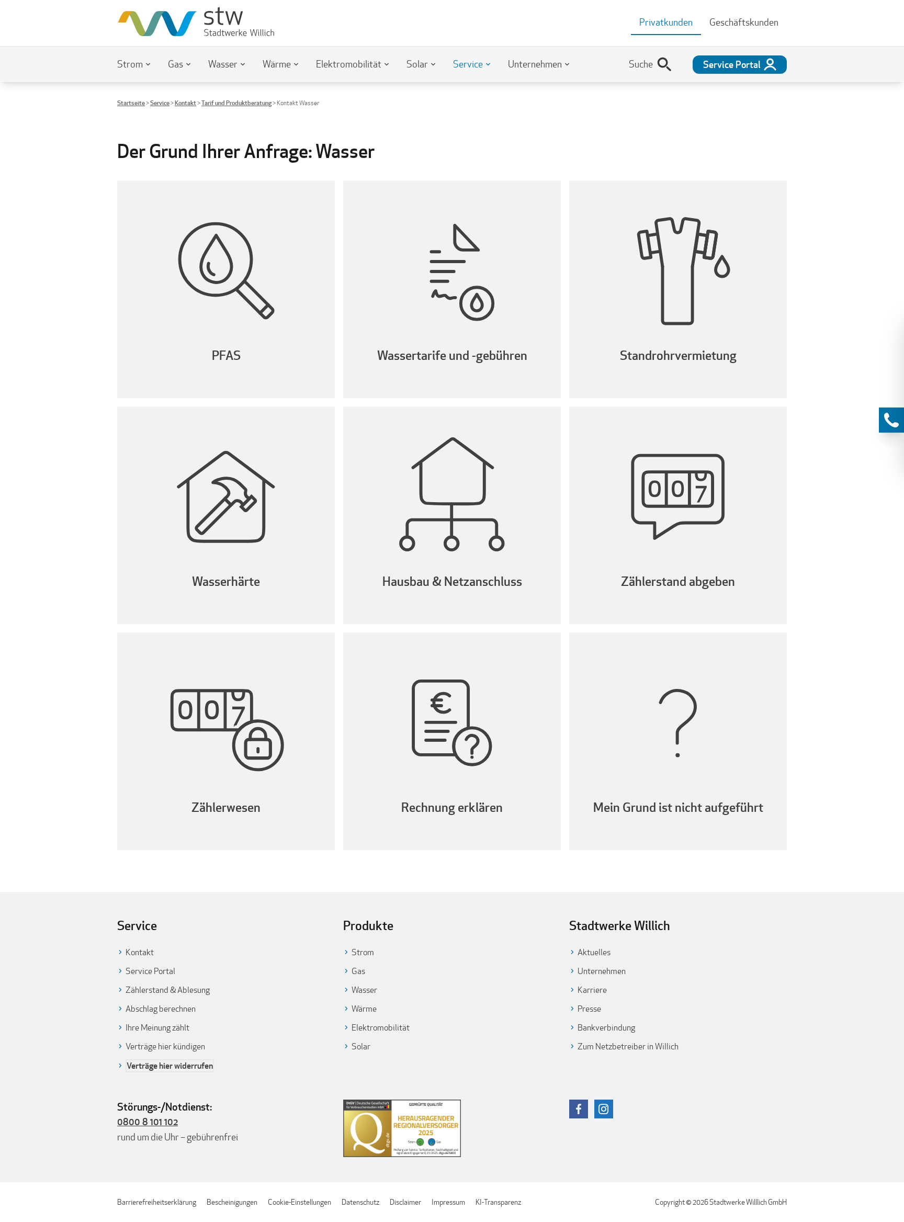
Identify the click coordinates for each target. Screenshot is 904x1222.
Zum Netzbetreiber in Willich (628, 1046)
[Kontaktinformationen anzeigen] (891, 420)
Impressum (448, 1202)
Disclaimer (405, 1202)
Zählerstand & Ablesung (168, 990)
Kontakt (185, 103)
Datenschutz (360, 1202)
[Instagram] (603, 1109)
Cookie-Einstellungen (299, 1202)
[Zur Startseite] (196, 23)
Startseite (131, 103)
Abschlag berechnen (161, 1008)
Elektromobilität (348, 64)
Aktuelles (594, 952)
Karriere (592, 990)
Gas (175, 64)
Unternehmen (535, 64)
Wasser (223, 64)
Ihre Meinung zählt (157, 1027)
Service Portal (150, 971)
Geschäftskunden (743, 22)
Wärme (277, 64)
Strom (130, 64)
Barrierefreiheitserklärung (156, 1202)
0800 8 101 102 (147, 1121)
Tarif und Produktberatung (236, 103)
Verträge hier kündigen (165, 1046)
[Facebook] (578, 1109)
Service (468, 64)
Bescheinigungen (232, 1202)
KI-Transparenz (498, 1202)
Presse (589, 1008)
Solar (417, 64)
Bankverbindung (606, 1027)
